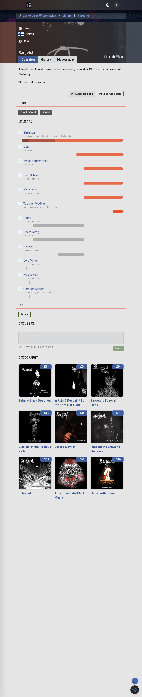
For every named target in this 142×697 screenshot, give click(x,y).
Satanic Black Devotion (34, 400)
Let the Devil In (65, 447)
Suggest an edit (84, 93)
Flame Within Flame (103, 493)
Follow (24, 314)
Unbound (24, 493)
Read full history (112, 93)
